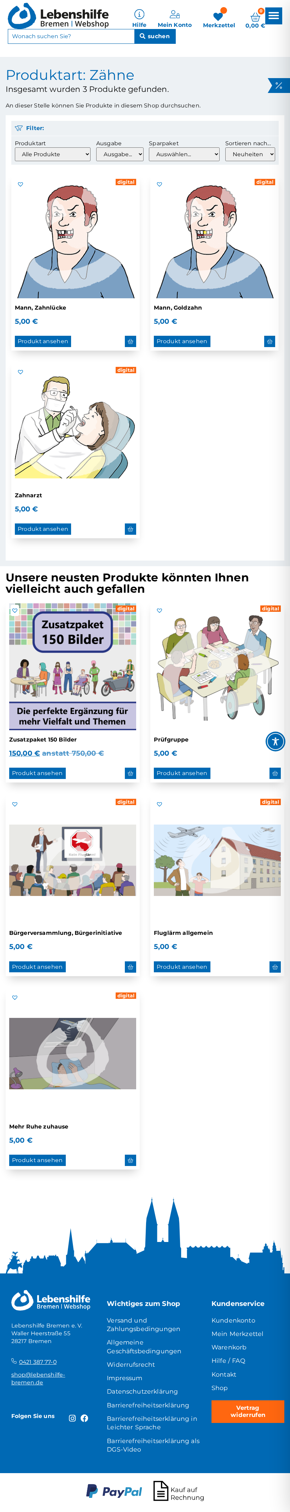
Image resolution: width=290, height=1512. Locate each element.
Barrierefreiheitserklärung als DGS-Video (153, 1445)
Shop (219, 1387)
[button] (273, 15)
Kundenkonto (233, 1320)
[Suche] (154, 36)
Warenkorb (228, 1347)
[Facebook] (84, 1418)
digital (125, 182)
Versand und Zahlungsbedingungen (143, 1324)
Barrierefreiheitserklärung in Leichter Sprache (152, 1423)
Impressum (124, 1378)
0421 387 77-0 (38, 1362)
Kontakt (223, 1374)
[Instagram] (72, 1418)
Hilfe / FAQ (228, 1360)
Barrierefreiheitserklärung (148, 1405)
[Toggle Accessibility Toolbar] (275, 741)
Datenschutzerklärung (142, 1391)
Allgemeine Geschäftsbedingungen (144, 1346)
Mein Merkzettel (237, 1333)
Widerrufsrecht (131, 1364)
